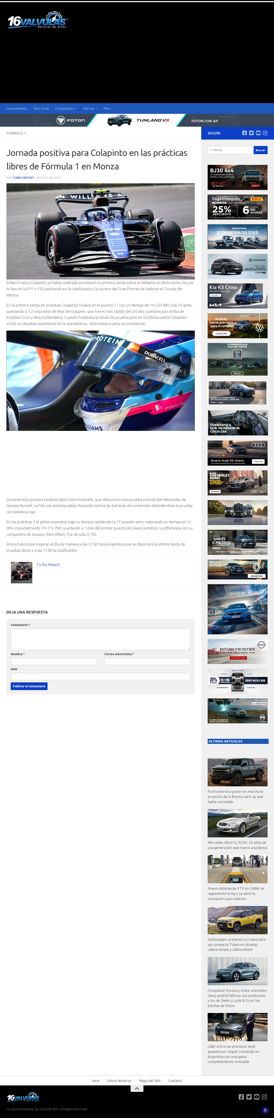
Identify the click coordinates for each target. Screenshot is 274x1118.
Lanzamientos (16, 108)
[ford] (238, 374)
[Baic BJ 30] (238, 189)
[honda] (238, 404)
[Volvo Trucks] (238, 692)
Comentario (20, 625)
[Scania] (238, 434)
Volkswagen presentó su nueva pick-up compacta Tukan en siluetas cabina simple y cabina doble (237, 944)
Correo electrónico (119, 654)
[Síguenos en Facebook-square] (244, 132)
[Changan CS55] (238, 277)
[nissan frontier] (238, 663)
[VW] (238, 337)
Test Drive (41, 108)
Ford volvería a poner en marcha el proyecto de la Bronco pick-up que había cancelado (235, 796)
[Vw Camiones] (238, 524)
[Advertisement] (137, 71)
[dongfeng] (238, 248)
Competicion (64, 108)
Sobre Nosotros (119, 1081)
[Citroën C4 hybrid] (238, 722)
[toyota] (238, 553)
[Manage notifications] (265, 1110)
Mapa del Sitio (150, 1081)
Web (14, 669)
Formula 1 (16, 133)
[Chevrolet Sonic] (238, 494)
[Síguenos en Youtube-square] (258, 132)
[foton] (137, 120)
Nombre (18, 654)
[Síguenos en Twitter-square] (251, 132)
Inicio (96, 1081)
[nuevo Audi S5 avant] (238, 464)
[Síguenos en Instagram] (265, 132)
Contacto (175, 1081)
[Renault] (238, 578)
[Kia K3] (238, 307)
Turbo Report (23, 177)
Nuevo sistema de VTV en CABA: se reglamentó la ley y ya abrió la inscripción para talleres (236, 893)
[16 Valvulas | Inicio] (38, 20)
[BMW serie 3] (238, 633)
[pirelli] (238, 218)
